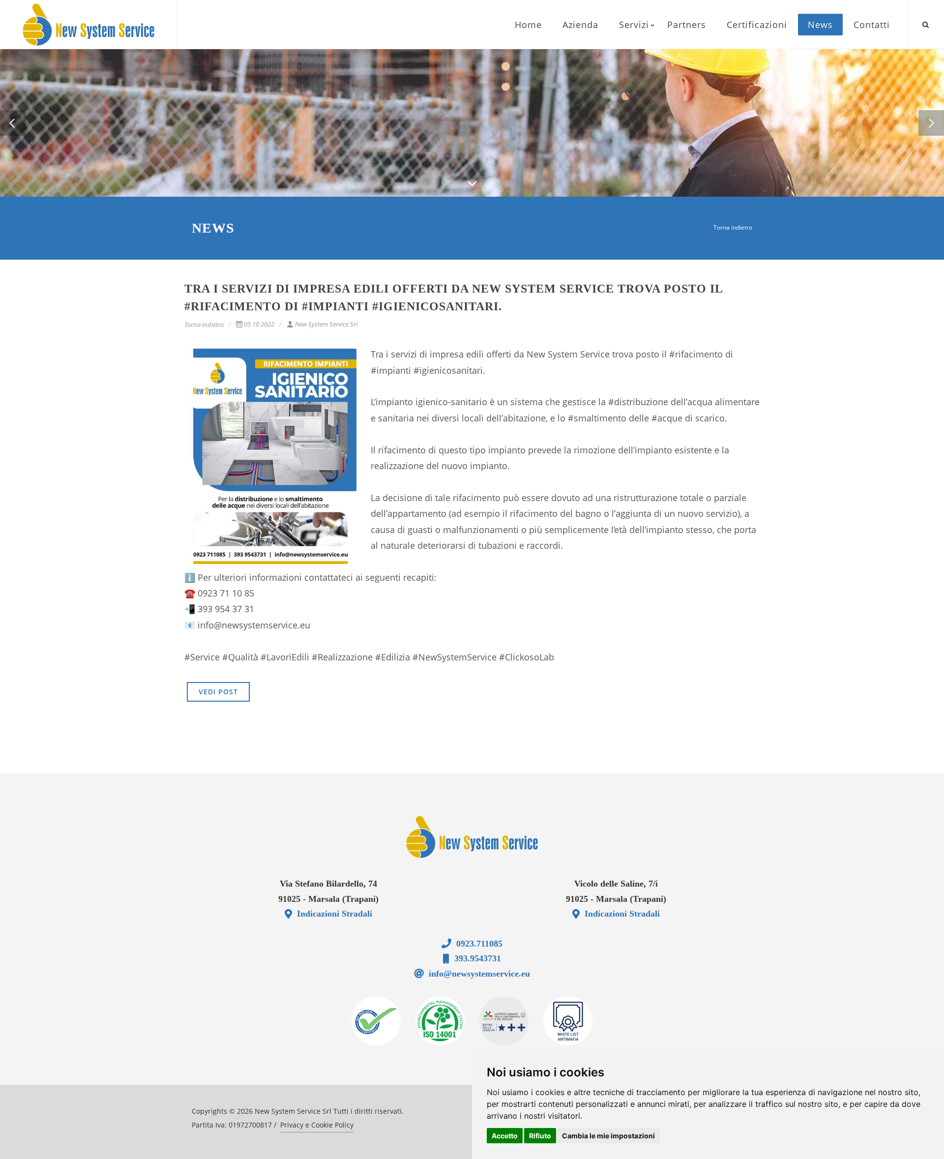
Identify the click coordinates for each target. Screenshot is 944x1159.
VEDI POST (218, 691)
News (820, 24)
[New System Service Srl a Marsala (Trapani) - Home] (472, 837)
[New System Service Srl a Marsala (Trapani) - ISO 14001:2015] (440, 1020)
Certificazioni (757, 24)
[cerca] (925, 23)
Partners (686, 24)
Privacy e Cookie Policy (317, 1124)
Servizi (634, 24)
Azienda (580, 24)
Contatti (872, 24)
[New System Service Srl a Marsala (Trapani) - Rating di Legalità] (504, 1020)
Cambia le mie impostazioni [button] (608, 1135)
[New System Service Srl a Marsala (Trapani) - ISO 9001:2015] (376, 1020)
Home (528, 24)
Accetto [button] (505, 1135)
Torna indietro (732, 227)
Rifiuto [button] (540, 1135)
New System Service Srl (326, 324)
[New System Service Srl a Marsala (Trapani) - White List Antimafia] (567, 1020)
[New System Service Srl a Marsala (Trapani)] (88, 24)
